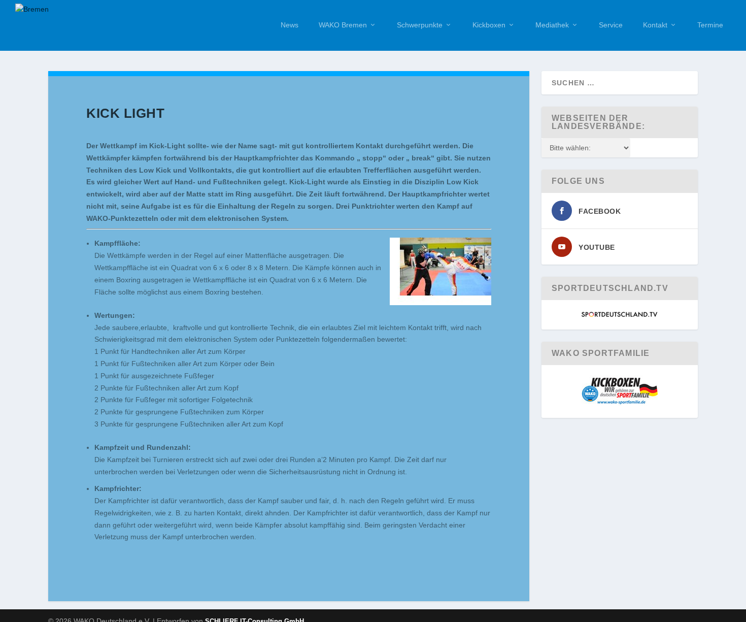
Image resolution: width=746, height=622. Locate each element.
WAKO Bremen (343, 25)
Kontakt (655, 25)
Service (611, 25)
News (289, 25)
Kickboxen (488, 25)
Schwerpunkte (420, 25)
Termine (710, 25)
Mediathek (552, 25)
